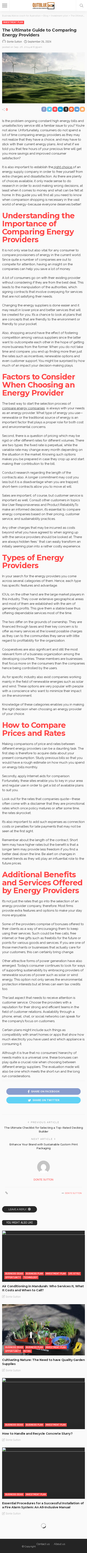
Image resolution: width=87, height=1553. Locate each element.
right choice (63, 167)
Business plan (34, 1273)
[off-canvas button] (4, 5)
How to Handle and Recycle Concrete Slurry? (37, 1433)
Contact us (43, 1544)
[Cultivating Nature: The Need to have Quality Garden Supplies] (43, 1329)
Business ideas (14, 1273)
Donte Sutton (14, 41)
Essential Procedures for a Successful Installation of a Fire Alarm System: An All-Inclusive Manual (43, 1505)
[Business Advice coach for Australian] (43, 5)
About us (59, 1544)
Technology (30, 1277)
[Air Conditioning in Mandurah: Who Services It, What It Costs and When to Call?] (43, 1256)
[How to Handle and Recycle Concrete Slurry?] (43, 1403)
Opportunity (12, 1277)
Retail (27, 1351)
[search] (81, 5)
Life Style (74, 1273)
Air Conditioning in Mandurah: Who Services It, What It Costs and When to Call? (43, 1288)
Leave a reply (17, 1209)
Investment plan (13, 22)
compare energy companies (23, 408)
